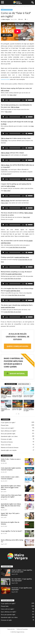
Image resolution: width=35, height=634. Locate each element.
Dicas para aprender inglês (8, 433)
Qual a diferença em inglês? (8, 431)
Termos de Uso (11, 629)
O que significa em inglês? (8, 422)
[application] (17, 100)
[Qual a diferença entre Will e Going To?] (29, 542)
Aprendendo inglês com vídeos (9, 436)
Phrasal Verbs (4, 425)
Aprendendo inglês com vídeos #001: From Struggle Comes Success (11, 487)
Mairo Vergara (6, 19)
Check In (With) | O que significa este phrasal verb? (22, 571)
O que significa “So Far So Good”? (11, 531)
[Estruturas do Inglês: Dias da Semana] (29, 524)
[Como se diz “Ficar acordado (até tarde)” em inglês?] (29, 404)
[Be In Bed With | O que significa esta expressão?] (5, 581)
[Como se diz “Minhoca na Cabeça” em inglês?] (6, 390)
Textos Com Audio (6, 444)
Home (2, 6)
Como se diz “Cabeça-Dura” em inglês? (5, 409)
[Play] (3, 100)
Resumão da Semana (7, 442)
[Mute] (26, 100)
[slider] (30, 100)
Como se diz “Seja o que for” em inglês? (17, 409)
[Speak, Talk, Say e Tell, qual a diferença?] (29, 515)
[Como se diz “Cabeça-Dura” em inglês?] (6, 404)
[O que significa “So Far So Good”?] (29, 533)
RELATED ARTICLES (10, 384)
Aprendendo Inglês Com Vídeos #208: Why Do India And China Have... (11, 505)
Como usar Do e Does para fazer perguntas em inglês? (11, 496)
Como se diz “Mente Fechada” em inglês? (17, 396)
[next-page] (19, 414)
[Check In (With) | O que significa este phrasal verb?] (5, 572)
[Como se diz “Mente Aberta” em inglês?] (29, 390)
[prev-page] (16, 414)
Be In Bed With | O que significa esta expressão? (22, 580)
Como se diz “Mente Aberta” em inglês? (28, 396)
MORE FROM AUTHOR (23, 384)
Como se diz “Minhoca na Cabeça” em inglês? (6, 396)
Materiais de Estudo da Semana (9, 447)
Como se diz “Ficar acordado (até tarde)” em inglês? (29, 409)
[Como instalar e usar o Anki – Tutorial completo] (29, 479)
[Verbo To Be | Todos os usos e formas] (29, 461)
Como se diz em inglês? (10, 6)
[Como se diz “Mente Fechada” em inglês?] (17, 390)
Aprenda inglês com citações (9, 450)
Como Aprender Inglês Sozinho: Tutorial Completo (11, 469)
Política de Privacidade (22, 629)
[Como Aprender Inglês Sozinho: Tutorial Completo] (29, 470)
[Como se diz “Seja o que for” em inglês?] (17, 404)
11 (27, 19)
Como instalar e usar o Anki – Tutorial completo (10, 478)
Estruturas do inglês (6, 439)
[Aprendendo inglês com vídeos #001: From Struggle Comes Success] (29, 488)
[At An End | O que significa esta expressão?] (5, 590)
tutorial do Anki (5, 79)
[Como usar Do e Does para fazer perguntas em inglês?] (29, 497)
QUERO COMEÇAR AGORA (17, 346)
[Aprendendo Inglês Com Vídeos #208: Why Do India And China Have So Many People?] (29, 506)
